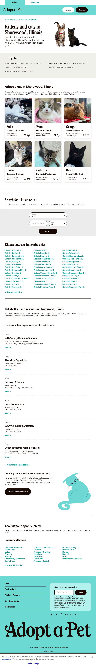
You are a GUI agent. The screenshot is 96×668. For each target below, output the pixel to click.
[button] (25, 135)
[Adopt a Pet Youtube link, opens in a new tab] (67, 614)
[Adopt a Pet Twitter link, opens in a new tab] (57, 614)
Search (48, 231)
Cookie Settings (48, 651)
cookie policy (7, 659)
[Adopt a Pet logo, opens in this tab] (48, 633)
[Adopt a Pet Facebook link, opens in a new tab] (52, 614)
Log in (68, 10)
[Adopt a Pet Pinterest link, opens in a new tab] (62, 614)
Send (81, 592)
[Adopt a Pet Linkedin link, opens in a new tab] (76, 614)
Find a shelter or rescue (18, 491)
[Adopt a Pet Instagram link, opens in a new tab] (71, 614)
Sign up (82, 10)
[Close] (92, 657)
